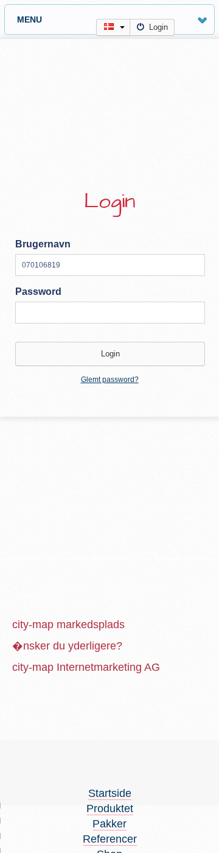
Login (158, 27)
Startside (109, 793)
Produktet (109, 808)
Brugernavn (43, 244)
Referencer (110, 839)
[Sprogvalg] (113, 27)
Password (38, 291)
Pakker (109, 824)
